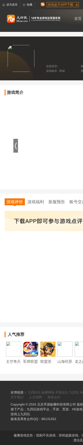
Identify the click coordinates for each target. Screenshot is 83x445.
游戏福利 (35, 202)
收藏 (29, 4)
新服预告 (56, 202)
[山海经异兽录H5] (65, 349)
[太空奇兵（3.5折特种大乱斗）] (13, 349)
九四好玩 (34, 392)
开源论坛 (61, 392)
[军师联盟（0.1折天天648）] (30, 349)
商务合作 (53, 397)
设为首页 (12, 4)
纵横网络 (48, 392)
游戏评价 (14, 202)
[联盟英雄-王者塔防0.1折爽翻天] (48, 349)
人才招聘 (35, 397)
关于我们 (17, 397)
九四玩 (74, 392)
